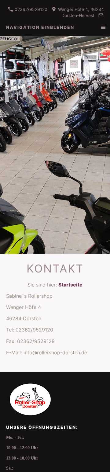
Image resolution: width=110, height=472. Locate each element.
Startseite (70, 285)
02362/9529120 (30, 9)
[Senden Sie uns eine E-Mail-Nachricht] (101, 15)
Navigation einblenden (40, 27)
